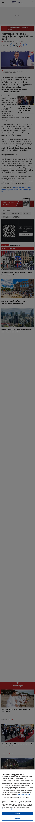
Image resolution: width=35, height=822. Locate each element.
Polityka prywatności (24, 794)
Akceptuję (17, 813)
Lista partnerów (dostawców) (10, 809)
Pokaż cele (17, 818)
